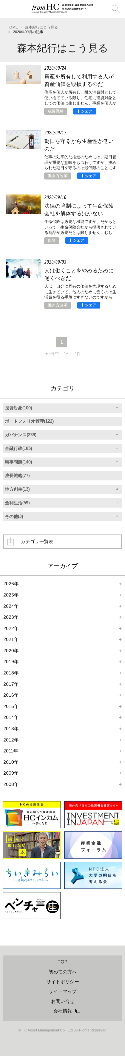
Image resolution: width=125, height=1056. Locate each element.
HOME (12, 27)
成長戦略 (56, 111)
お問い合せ (62, 1001)
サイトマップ (63, 991)
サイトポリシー (62, 981)
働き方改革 (58, 176)
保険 (52, 240)
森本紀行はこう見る (41, 27)
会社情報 (62, 1011)
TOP (62, 961)
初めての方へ (63, 971)
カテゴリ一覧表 (37, 541)
